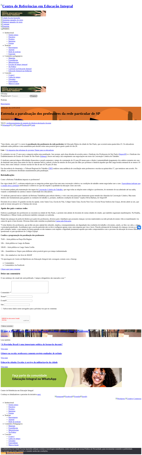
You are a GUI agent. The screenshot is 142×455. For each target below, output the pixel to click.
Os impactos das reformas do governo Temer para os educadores (30, 150)
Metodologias (14, 62)
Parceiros (12, 37)
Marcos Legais (14, 84)
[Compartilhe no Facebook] (24, 125)
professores (10, 123)
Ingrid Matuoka (16, 119)
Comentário (6, 293)
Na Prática (12, 67)
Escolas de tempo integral (18, 64)
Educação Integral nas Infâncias (20, 71)
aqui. (39, 394)
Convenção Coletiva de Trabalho (50, 190)
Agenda (11, 50)
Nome (3, 296)
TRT (50, 168)
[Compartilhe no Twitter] (17, 125)
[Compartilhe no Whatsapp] (5, 125)
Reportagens (13, 48)
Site (2, 305)
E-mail (4, 301)
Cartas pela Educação (63, 221)
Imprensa (12, 41)
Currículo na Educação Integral (20, 69)
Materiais (12, 58)
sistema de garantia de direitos (26, 123)
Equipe (11, 43)
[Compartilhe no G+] (12, 125)
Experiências (13, 60)
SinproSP (122, 154)
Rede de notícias (15, 52)
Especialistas (13, 81)
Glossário (12, 79)
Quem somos (13, 35)
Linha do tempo (14, 77)
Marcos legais (14, 445)
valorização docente (44, 123)
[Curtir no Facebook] (71, 132)
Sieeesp (43, 156)
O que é (11, 75)
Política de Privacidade (14, 453)
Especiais (12, 54)
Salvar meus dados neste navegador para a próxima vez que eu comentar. (30, 309)
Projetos (11, 39)
